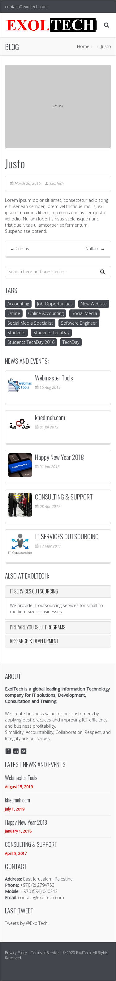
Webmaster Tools (54, 377)
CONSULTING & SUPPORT (64, 496)
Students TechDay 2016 (30, 342)
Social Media (84, 313)
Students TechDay (51, 332)
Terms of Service (45, 952)
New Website (94, 304)
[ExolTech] (51, 25)
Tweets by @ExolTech (26, 923)
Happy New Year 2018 (59, 457)
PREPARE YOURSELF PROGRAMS (38, 627)
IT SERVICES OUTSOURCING (67, 536)
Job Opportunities (55, 304)
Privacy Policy (16, 952)
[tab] (58, 591)
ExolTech (56, 183)
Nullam (95, 248)
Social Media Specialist (30, 323)
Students (16, 332)
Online (13, 313)
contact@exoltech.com (26, 6)
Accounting (18, 304)
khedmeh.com (50, 417)
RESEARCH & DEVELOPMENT (34, 641)
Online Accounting (46, 313)
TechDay (70, 342)
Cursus (19, 248)
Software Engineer (79, 323)
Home (83, 46)
